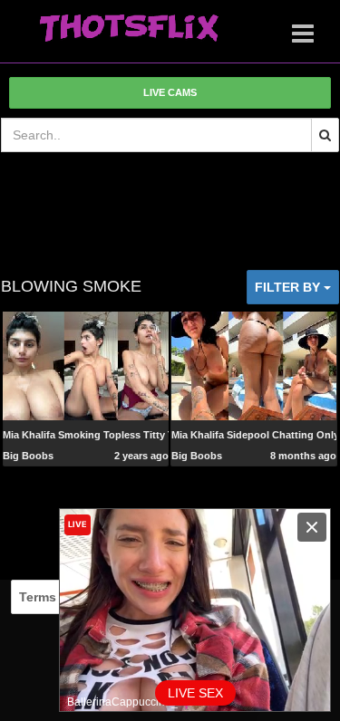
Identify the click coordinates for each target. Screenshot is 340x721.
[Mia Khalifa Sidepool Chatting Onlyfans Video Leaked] (253, 365)
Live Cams (170, 92)
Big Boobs (28, 455)
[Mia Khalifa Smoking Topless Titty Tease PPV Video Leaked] (85, 365)
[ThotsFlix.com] (129, 29)
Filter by (289, 287)
